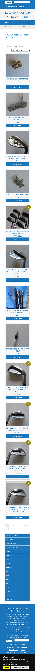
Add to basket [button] (17, 164)
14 (6, 529)
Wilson (8, 563)
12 (23, 525)
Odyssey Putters (11, 543)
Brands (12, 26)
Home (6, 26)
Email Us (21, 7)
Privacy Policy (20, 632)
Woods (23, 650)
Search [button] (9, 2)
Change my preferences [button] (19, 667)
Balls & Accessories (22, 647)
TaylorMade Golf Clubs (12, 547)
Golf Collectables (13, 650)
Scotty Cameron (10, 595)
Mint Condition (23, 653)
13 (27, 525)
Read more (17, 87)
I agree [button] (6, 667)
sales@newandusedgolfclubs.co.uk (18, 622)
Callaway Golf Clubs (11, 535)
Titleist (8, 551)
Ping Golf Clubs (10, 539)
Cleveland (9, 555)
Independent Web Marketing (17, 637)
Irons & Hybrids (11, 653)
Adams (8, 579)
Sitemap (13, 632)
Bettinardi (9, 591)
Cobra (7, 583)
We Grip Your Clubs (20, 644)
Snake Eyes (9, 599)
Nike (7, 571)
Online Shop (10, 647)
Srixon (7, 575)
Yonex (7, 587)
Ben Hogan (9, 567)
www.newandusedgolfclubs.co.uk (18, 624)
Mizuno (8, 559)
